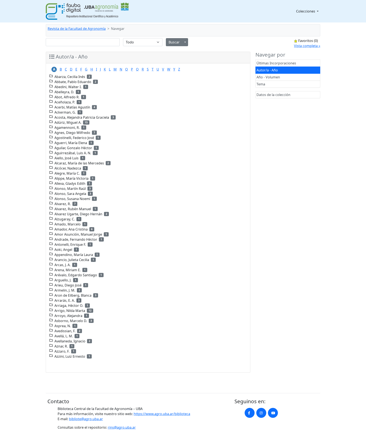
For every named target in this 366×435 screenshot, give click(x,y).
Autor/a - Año (267, 70)
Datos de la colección (273, 94)
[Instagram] (261, 413)
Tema (260, 84)
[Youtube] (273, 413)
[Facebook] (250, 413)
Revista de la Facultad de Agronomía (77, 28)
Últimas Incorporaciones (276, 63)
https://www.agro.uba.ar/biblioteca (162, 413)
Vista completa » (307, 45)
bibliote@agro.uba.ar (86, 419)
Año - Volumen (268, 77)
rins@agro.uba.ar (122, 427)
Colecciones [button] (306, 11)
